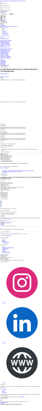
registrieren (4, 25)
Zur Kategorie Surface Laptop (5, 46)
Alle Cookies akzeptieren (18, 404)
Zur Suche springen (12, 0)
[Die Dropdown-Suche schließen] (13, 14)
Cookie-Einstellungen (5, 242)
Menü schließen (4, 22)
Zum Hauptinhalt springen (4, 0)
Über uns (3, 246)
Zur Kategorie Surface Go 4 (4, 35)
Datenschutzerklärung (3, 402)
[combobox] (5, 14)
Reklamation (4, 241)
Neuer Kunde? (8, 218)
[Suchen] (11, 14)
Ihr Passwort (2, 221)
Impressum (4, 249)
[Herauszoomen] (1, 132)
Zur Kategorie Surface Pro (4, 38)
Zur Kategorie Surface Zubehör (5, 57)
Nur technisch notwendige (4, 404)
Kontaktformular (8, 235)
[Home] (22, 29)
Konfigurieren (11, 404)
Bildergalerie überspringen (4, 76)
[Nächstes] (4, 124)
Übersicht (2, 26)
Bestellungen (15, 26)
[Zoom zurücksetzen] (4, 132)
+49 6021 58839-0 (15, 233)
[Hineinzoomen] (6, 132)
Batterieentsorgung (5, 248)
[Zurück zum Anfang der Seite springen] (1, 400)
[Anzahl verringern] (2, 152)
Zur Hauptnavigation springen (20, 0)
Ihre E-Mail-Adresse (4, 220)
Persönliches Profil (7, 26)
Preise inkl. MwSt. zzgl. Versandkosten (6, 145)
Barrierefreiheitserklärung (6, 252)
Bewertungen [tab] (4, 172)
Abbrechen (2, 224)
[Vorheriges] (1, 124)
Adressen (11, 26)
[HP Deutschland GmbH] (21, 73)
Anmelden (2, 24)
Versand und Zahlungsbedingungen (8, 247)
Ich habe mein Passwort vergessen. (6, 222)
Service (3, 240)
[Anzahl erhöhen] (6, 152)
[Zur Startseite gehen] (4, 11)
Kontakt (3, 239)
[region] (21, 108)
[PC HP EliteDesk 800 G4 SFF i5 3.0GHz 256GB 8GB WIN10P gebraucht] (13, 101)
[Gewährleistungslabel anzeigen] (0, 161)
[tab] (18, 171)
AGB (3, 250)
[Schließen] (0, 405)
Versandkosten (22, 394)
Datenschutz (4, 251)
